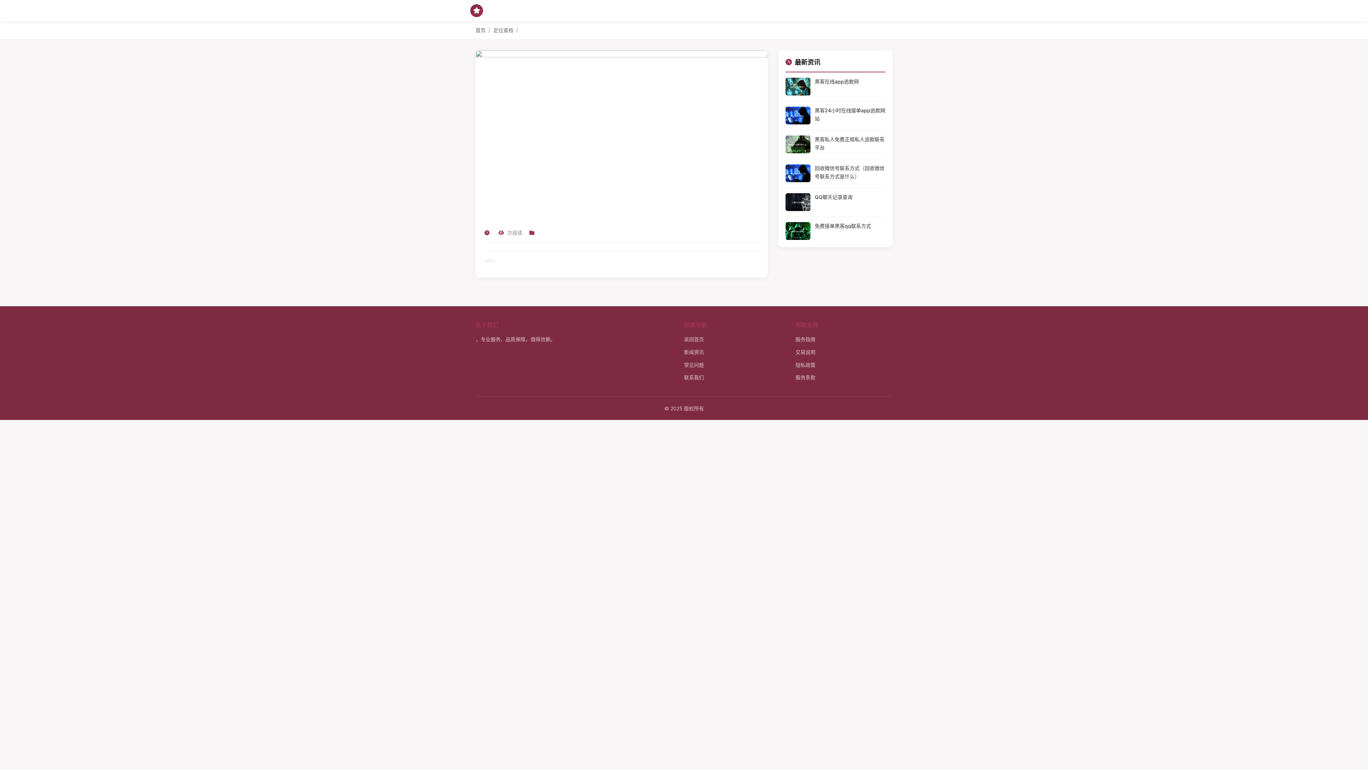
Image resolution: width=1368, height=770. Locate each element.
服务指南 (805, 339)
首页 (481, 30)
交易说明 (805, 352)
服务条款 (805, 377)
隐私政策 (805, 365)
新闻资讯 (694, 352)
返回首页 (694, 339)
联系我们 (694, 377)
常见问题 (694, 365)
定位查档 (503, 30)
